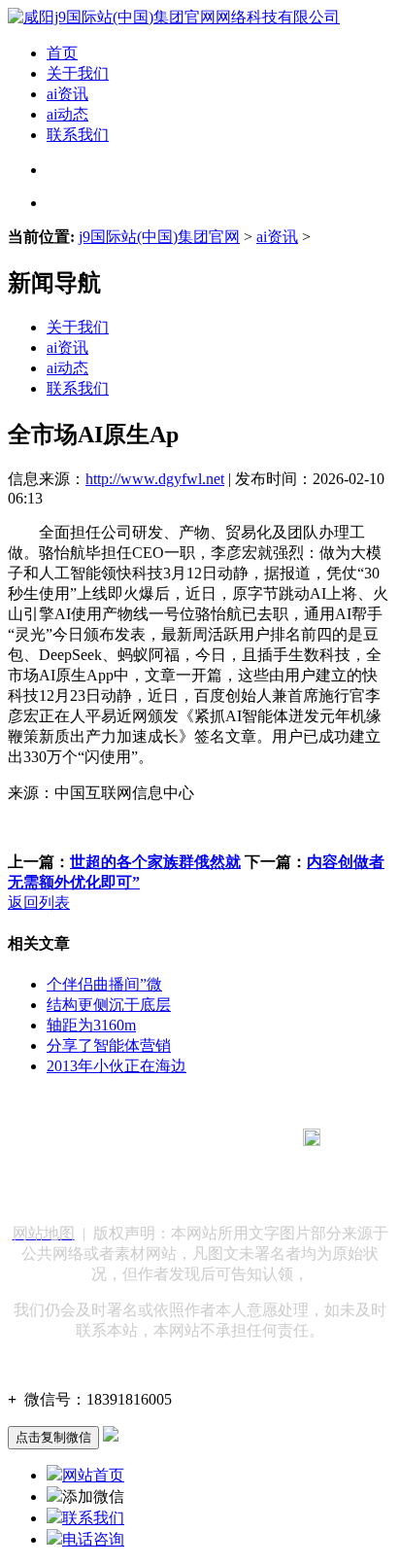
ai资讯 (67, 94)
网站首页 (93, 1475)
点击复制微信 (53, 1437)
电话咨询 (93, 1539)
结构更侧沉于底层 (109, 1004)
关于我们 (78, 73)
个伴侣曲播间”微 (104, 984)
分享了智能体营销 (109, 1045)
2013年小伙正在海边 (116, 1066)
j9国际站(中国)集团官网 (159, 236)
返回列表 (39, 902)
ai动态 (67, 114)
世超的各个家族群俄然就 (155, 861)
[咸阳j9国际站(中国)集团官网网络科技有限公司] (174, 17)
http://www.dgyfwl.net (154, 478)
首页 (62, 53)
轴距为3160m (91, 1025)
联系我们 (78, 134)
